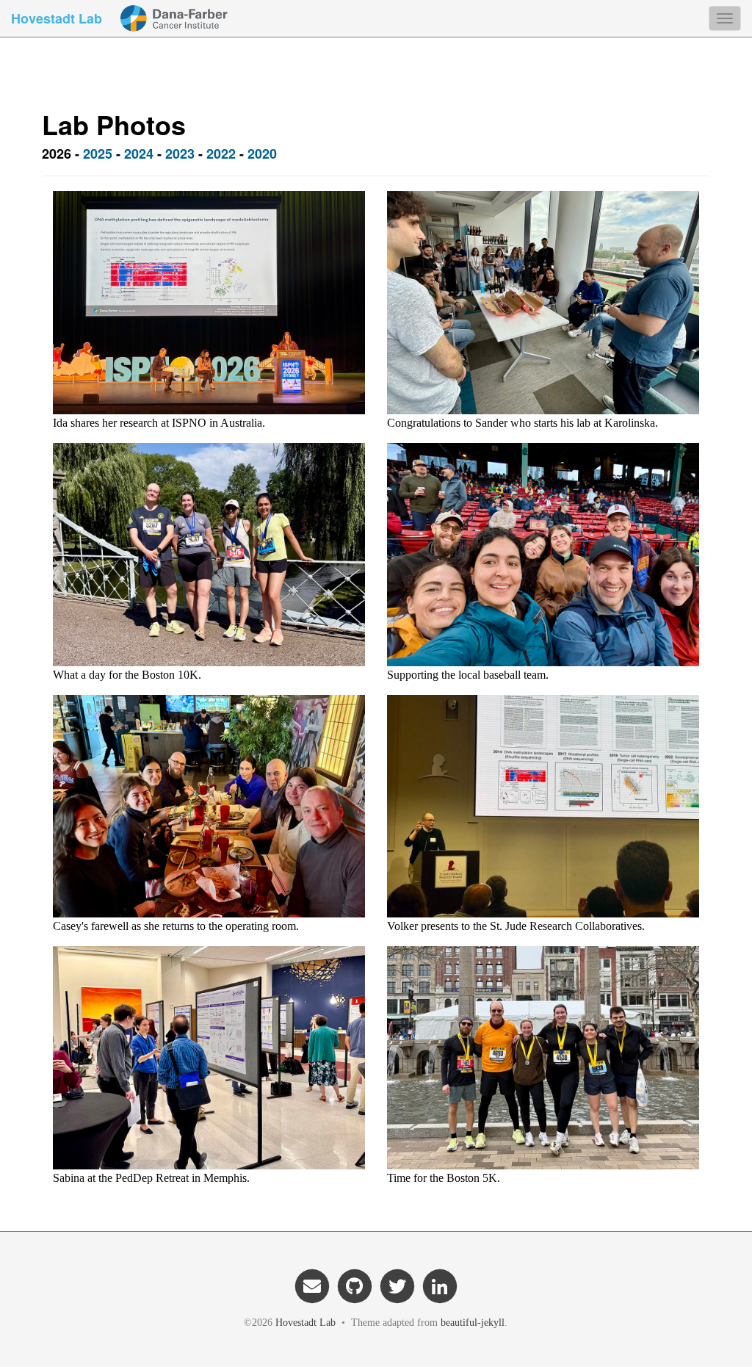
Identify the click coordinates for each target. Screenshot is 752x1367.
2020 (262, 153)
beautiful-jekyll (473, 1322)
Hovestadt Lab (56, 18)
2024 (138, 153)
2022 (221, 153)
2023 (180, 153)
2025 (97, 153)
